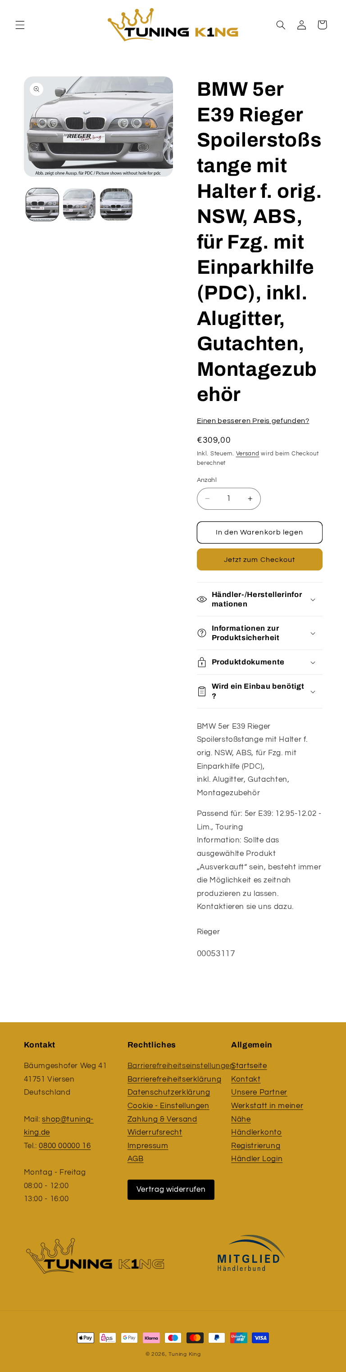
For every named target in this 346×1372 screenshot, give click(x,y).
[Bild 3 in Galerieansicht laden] (116, 204)
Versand (248, 454)
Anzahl (207, 480)
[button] (19, 24)
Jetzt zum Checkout (259, 559)
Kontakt (245, 1079)
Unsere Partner (259, 1092)
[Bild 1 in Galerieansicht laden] (42, 204)
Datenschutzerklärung (168, 1092)
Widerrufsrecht (154, 1132)
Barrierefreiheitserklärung (174, 1079)
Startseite (249, 1066)
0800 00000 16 (65, 1146)
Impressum (147, 1146)
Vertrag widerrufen (171, 1189)
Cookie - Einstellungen (168, 1106)
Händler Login (256, 1159)
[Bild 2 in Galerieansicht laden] (79, 204)
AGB (135, 1159)
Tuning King (184, 1354)
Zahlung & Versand (162, 1119)
